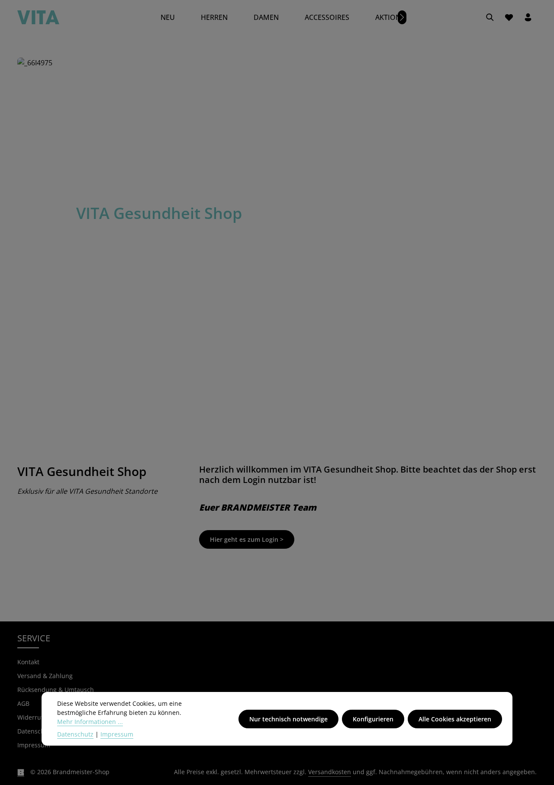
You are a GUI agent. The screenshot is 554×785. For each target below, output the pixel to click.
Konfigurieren (373, 719)
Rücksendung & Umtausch (55, 689)
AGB (23, 703)
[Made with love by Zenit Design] (20, 772)
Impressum (33, 745)
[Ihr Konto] (528, 17)
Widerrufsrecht (39, 717)
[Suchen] (490, 17)
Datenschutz (75, 734)
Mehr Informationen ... (90, 721)
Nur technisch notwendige (288, 719)
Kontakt (28, 662)
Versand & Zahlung (45, 676)
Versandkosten (329, 772)
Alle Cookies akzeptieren (455, 719)
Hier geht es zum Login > (246, 539)
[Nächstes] (402, 17)
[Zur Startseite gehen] (38, 17)
